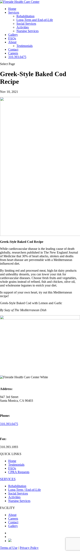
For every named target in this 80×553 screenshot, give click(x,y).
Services (13, 12)
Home (12, 8)
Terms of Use (8, 548)
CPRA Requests (18, 472)
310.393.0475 (17, 57)
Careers (13, 53)
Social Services (26, 23)
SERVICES (8, 479)
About (12, 42)
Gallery (13, 34)
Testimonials (24, 46)
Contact (13, 49)
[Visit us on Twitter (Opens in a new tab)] (9, 541)
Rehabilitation (25, 16)
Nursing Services (27, 31)
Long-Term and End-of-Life (34, 20)
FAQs (12, 38)
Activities (22, 27)
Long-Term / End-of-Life (24, 489)
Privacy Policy (29, 548)
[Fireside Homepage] (19, 1)
